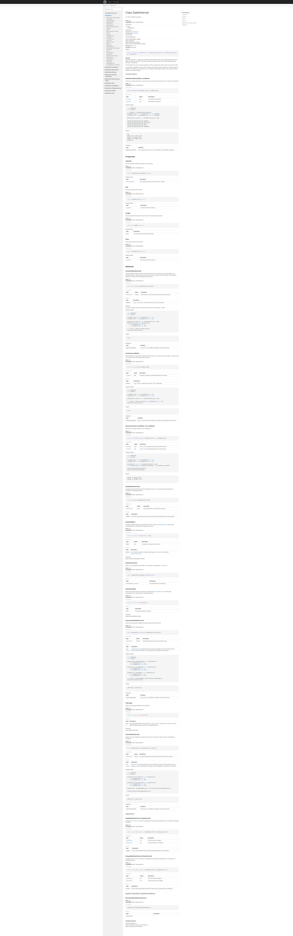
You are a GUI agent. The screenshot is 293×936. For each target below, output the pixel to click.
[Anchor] (124, 74)
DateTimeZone (110, 25)
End (166, 565)
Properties (184, 16)
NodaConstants (110, 42)
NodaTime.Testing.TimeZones (112, 80)
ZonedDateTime (110, 63)
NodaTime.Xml (109, 93)
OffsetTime (109, 49)
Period (108, 51)
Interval (108, 34)
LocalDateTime (110, 39)
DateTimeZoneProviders (112, 26)
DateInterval (113, 5)
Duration (108, 28)
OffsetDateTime (110, 46)
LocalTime (108, 40)
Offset (107, 43)
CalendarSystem (110, 20)
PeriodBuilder (109, 52)
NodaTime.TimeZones (111, 85)
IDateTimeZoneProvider (112, 31)
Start (161, 565)
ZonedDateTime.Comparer (113, 65)
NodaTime (105, 5)
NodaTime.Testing (110, 72)
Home (109, 2)
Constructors (185, 14)
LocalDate (108, 37)
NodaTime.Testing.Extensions (111, 75)
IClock (107, 29)
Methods (184, 18)
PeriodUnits (109, 54)
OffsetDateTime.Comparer (113, 48)
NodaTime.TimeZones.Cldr (113, 88)
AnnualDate (109, 19)
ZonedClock (109, 61)
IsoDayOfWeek (110, 36)
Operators (184, 20)
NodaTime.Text (109, 83)
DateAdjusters (110, 22)
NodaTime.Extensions (111, 70)
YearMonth (109, 60)
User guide (116, 2)
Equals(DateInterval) (161, 524)
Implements (184, 25)
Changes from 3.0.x (111, 13)
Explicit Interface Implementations (189, 23)
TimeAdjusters (110, 58)
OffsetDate (109, 45)
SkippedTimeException (112, 55)
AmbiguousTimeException (113, 17)
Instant (108, 33)
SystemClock (109, 57)
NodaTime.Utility (110, 91)
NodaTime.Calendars (111, 67)
